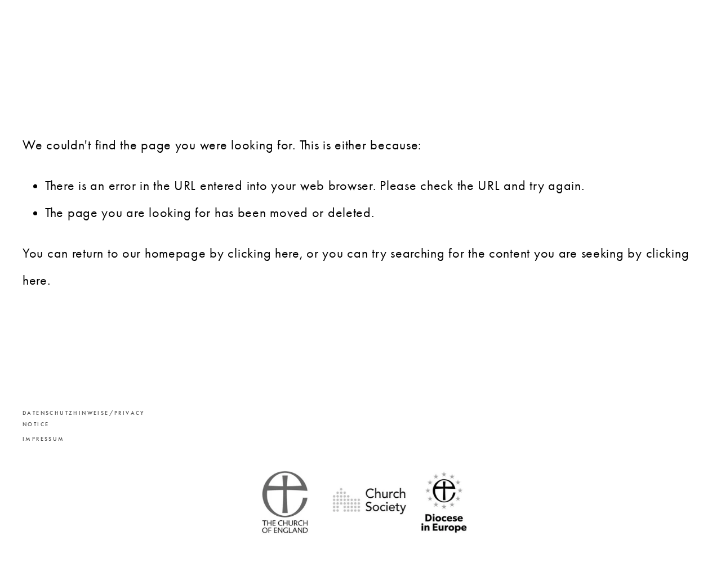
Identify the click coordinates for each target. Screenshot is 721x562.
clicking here (263, 253)
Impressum (44, 439)
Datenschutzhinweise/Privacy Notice (68, 419)
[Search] (113, 43)
